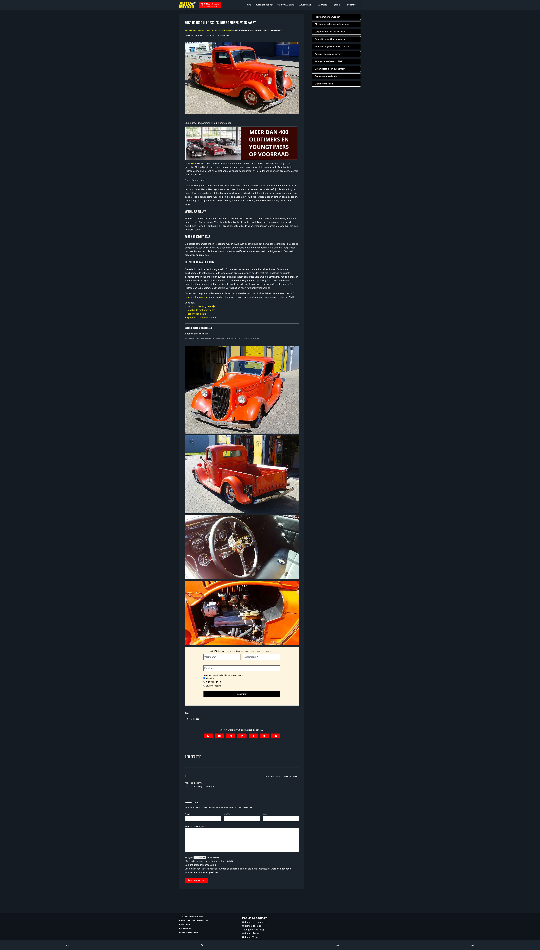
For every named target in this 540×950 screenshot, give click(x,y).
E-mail (227, 814)
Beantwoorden (290, 776)
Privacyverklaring (188, 932)
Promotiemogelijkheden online (330, 39)
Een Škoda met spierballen (201, 310)
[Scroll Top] (337, 945)
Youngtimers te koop (253, 929)
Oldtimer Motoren (251, 937)
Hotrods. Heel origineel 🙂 (201, 306)
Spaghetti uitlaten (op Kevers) (203, 317)
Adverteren (305, 5)
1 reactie (224, 35)
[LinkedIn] (242, 736)
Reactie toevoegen (195, 826)
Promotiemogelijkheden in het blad (332, 46)
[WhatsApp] (264, 736)
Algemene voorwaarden (191, 917)
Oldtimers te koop (264, 5)
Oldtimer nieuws (250, 933)
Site (265, 814)
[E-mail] (275, 736)
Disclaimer (184, 925)
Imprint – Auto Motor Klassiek (193, 921)
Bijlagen (189, 857)
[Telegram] (253, 736)
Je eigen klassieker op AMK (329, 61)
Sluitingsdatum (213, 685)
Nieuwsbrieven (213, 681)
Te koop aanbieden (286, 5)
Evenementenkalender (326, 76)
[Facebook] (208, 736)
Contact (351, 5)
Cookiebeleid (185, 928)
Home (248, 5)
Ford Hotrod (193, 719)
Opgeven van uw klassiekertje (330, 31)
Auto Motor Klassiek (195, 30)
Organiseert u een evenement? (330, 68)
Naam (188, 814)
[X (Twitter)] (219, 736)
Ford (193, 163)
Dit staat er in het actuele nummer (332, 24)
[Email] (472, 945)
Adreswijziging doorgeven (328, 54)
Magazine (322, 5)
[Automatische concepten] (241, 143)
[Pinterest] (230, 736)
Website (209, 678)
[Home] (67, 945)
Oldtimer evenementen (254, 922)
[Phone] (202, 945)
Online (337, 5)
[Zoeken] (360, 5)
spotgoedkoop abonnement (200, 297)
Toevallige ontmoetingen (219, 30)
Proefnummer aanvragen (327, 16)
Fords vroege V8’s (196, 313)
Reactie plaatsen (196, 880)
